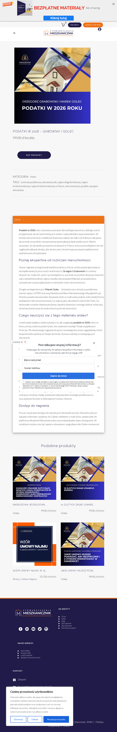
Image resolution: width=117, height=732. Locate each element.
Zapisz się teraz (58, 375)
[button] (59, 345)
